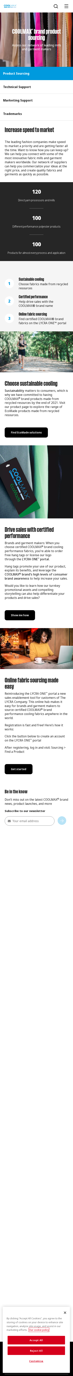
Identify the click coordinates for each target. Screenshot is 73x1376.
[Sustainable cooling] (36, 283)
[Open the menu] (66, 6)
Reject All (36, 1350)
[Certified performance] (36, 301)
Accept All (36, 1340)
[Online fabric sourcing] (36, 318)
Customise (36, 1361)
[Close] (65, 1312)
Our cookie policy (39, 1330)
